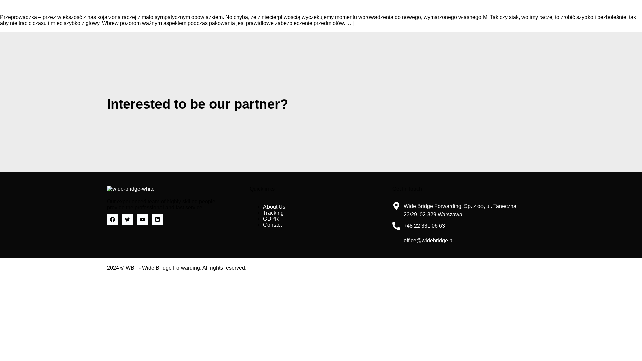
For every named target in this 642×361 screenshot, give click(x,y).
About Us (274, 207)
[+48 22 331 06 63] (396, 226)
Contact (272, 225)
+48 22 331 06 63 (424, 226)
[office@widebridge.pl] (396, 241)
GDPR (271, 219)
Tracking (273, 213)
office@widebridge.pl (429, 240)
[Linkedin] (157, 219)
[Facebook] (112, 219)
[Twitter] (127, 219)
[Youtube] (142, 219)
